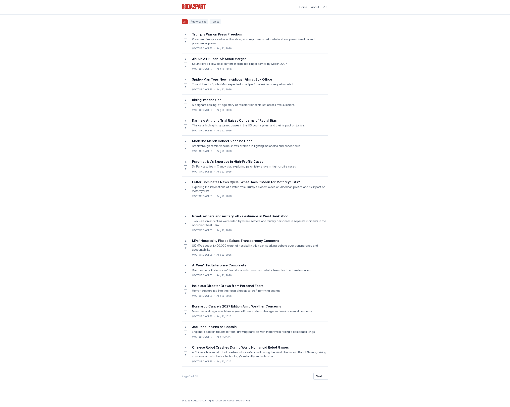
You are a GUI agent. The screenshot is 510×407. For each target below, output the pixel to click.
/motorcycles (198, 21)
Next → (321, 376)
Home (303, 7)
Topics (215, 21)
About (315, 7)
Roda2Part (194, 7)
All (184, 21)
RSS (325, 7)
